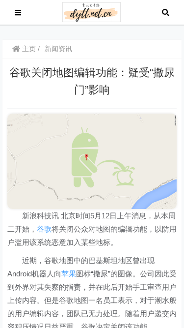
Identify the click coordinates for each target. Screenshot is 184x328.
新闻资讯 (58, 49)
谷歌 (44, 229)
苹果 (68, 273)
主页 (28, 49)
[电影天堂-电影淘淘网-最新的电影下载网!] (91, 11)
